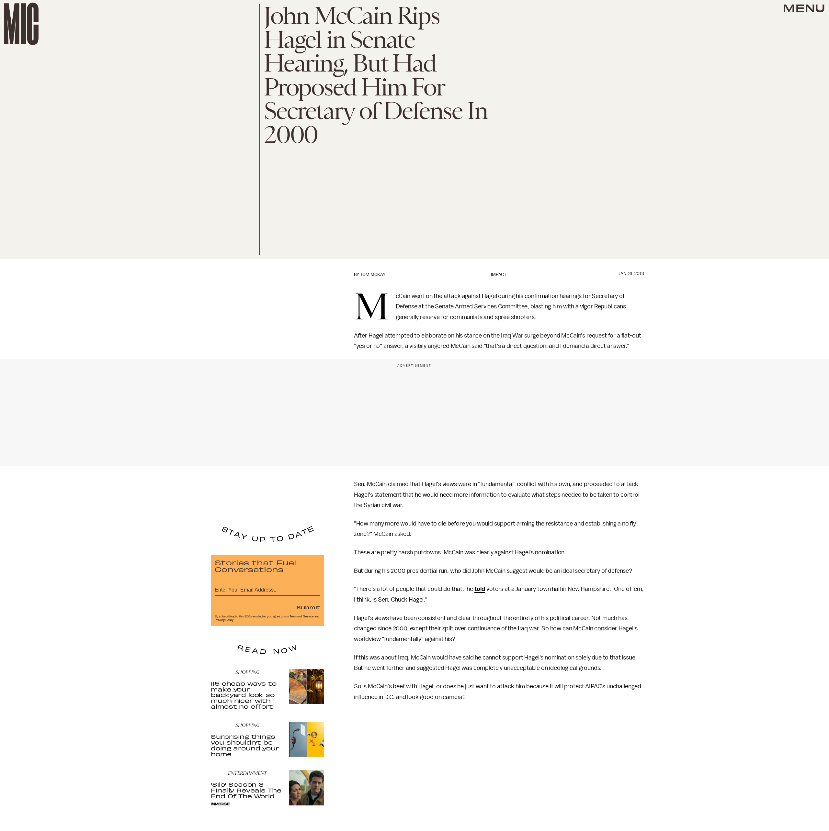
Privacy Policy (224, 620)
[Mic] (21, 24)
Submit (308, 607)
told (479, 589)
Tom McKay (372, 274)
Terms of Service (301, 616)
